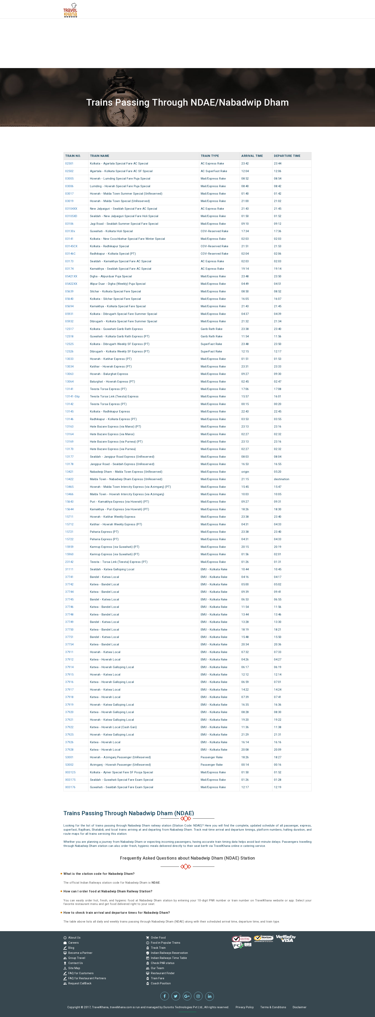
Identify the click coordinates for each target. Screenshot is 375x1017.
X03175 (70, 780)
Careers (72, 942)
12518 (69, 336)
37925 (69, 734)
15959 (69, 547)
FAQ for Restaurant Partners (86, 978)
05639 (69, 291)
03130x (70, 231)
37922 (69, 727)
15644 (69, 509)
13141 (69, 389)
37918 (69, 697)
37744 (69, 592)
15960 (69, 554)
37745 (69, 599)
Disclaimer (300, 1007)
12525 (69, 344)
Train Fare (156, 978)
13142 (69, 404)
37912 (69, 659)
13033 (69, 359)
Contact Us (74, 963)
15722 (69, 539)
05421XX (71, 276)
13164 (69, 434)
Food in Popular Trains (164, 942)
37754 (69, 644)
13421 (69, 471)
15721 (69, 532)
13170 (69, 449)
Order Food (157, 937)
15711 (69, 516)
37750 (69, 629)
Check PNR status (161, 963)
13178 (69, 464)
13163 (69, 426)
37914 (69, 667)
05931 (69, 314)
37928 (69, 749)
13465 (69, 487)
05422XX (71, 284)
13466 (69, 494)
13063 (69, 374)
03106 (69, 224)
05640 (69, 299)
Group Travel (75, 958)
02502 (69, 171)
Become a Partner (79, 952)
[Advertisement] (117, 27)
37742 (69, 584)
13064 (69, 381)
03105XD (71, 216)
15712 (69, 524)
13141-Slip (72, 396)
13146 (69, 419)
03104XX (71, 208)
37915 (69, 674)
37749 (69, 622)
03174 (69, 268)
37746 (69, 607)
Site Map (73, 968)
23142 (69, 562)
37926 (69, 742)
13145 (69, 411)
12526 (69, 351)
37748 (69, 614)
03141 (69, 239)
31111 (69, 569)
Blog (70, 947)
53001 (69, 757)
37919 (69, 704)
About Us (73, 937)
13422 (69, 479)
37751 (69, 637)
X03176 (70, 787)
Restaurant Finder (162, 973)
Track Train (157, 947)
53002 (69, 764)
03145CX (71, 246)
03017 (69, 193)
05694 (69, 306)
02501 (69, 163)
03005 (69, 178)
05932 (69, 321)
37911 (69, 652)
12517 (69, 329)
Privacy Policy (245, 1007)
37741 (69, 577)
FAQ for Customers (80, 973)
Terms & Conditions (273, 1007)
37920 (69, 712)
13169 (69, 441)
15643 (69, 501)
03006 (69, 186)
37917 (69, 689)
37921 (69, 719)
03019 (69, 201)
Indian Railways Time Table (168, 958)
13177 (69, 456)
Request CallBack (78, 983)
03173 (69, 261)
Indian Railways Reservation (168, 952)
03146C (70, 253)
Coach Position (160, 983)
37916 (69, 682)
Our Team (156, 968)
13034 (69, 366)
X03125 (70, 772)
